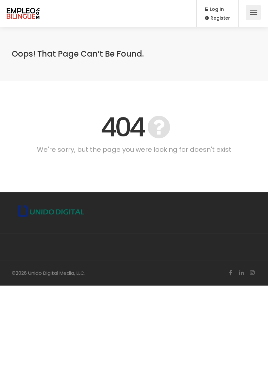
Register (219, 18)
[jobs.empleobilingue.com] (23, 10)
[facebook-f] (230, 273)
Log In (216, 9)
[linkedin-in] (241, 273)
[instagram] (252, 273)
